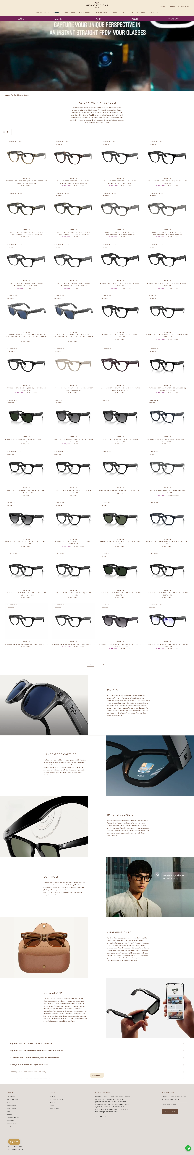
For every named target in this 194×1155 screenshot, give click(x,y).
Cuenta (163, 7)
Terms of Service (11, 1124)
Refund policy (10, 1127)
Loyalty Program (11, 1105)
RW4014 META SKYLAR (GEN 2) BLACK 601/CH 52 (120, 490)
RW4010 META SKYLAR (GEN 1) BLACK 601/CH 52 (26, 644)
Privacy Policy (10, 1121)
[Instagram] (101, 1116)
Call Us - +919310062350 (57, 1099)
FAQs (8, 1102)
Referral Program (11, 1108)
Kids (124, 12)
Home (6, 95)
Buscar (172, 7)
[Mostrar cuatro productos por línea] (7, 132)
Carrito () (183, 7)
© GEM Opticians (15, 1147)
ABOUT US (153, 12)
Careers (52, 1105)
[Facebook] (96, 1116)
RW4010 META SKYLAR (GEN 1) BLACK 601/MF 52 (73, 644)
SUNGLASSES (69, 12)
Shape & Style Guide (12, 1099)
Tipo (185, 132)
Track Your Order (54, 1108)
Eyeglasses (84, 12)
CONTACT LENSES (137, 12)
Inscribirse (170, 1111)
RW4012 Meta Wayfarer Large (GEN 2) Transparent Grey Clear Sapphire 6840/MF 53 (73, 337)
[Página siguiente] (103, 664)
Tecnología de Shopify (16, 1150)
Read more (96, 1075)
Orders (9, 1111)
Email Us (52, 1102)
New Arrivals (42, 12)
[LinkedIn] (105, 1116)
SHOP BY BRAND (102, 12)
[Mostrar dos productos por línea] (4, 132)
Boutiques (52, 1096)
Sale (115, 12)
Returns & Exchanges (13, 1117)
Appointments (11, 1096)
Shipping (9, 1114)
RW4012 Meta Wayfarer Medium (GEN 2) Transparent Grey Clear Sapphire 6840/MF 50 (26, 337)
